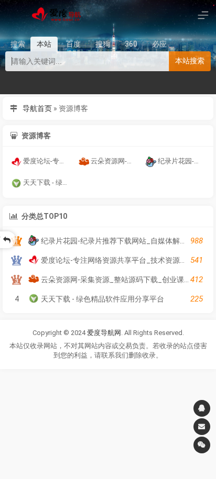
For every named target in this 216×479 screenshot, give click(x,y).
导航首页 (37, 108)
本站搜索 (189, 61)
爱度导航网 (104, 333)
